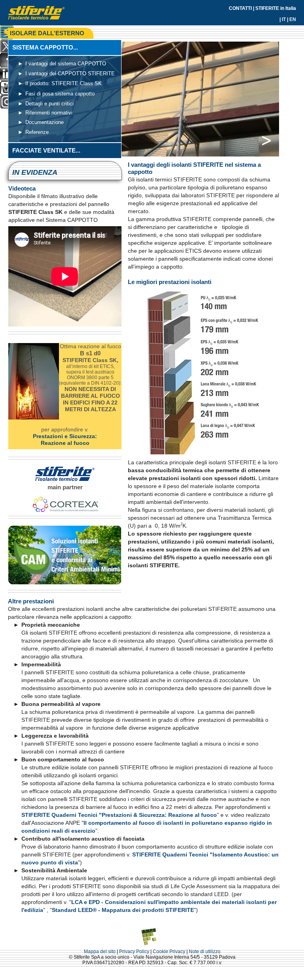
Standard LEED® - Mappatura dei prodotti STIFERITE (123, 910)
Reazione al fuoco (65, 443)
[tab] (65, 47)
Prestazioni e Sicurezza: (65, 436)
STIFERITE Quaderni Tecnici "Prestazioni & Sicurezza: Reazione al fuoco (119, 815)
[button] (263, 138)
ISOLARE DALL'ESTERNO (47, 33)
